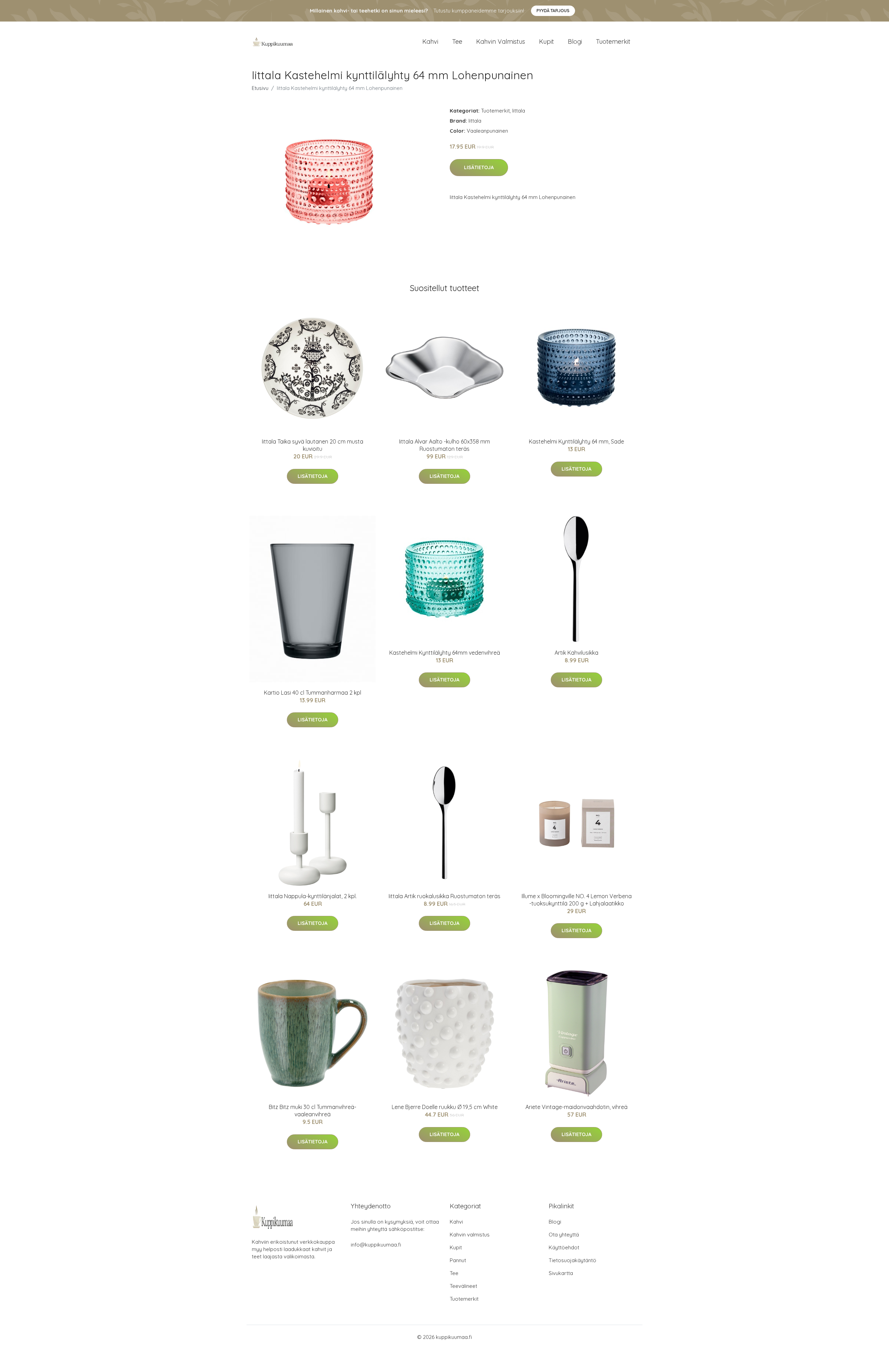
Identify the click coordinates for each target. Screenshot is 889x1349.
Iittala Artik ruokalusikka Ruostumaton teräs (444, 896)
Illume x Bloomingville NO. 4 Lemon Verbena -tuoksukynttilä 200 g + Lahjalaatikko (577, 900)
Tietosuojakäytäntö (572, 1260)
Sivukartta (561, 1273)
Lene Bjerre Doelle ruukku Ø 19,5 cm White (445, 1106)
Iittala (518, 110)
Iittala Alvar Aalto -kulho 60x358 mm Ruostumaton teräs (444, 445)
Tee (457, 41)
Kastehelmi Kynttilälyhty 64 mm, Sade (576, 441)
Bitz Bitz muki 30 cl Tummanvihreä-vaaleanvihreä (312, 1110)
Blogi (575, 41)
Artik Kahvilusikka (576, 652)
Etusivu (260, 88)
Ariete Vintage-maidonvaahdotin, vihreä (576, 1106)
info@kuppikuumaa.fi (376, 1244)
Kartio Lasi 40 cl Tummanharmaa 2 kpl (312, 692)
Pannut (458, 1260)
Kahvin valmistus (500, 41)
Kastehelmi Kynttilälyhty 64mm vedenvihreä (444, 652)
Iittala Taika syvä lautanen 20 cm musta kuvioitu (312, 445)
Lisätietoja (479, 167)
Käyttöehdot (564, 1247)
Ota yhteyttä (564, 1234)
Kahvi (430, 41)
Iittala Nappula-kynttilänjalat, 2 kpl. (312, 896)
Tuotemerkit (613, 41)
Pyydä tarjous (553, 10)
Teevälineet (463, 1286)
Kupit (546, 41)
